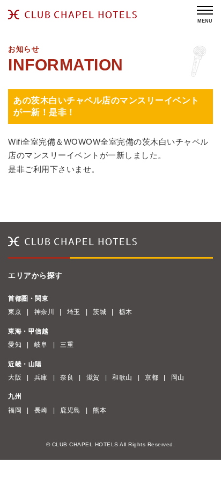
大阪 (14, 377)
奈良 (66, 377)
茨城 (99, 312)
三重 (66, 344)
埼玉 (73, 312)
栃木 (125, 312)
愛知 (14, 344)
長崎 (41, 410)
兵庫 (41, 377)
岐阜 (41, 344)
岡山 (178, 377)
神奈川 (44, 312)
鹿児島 (70, 410)
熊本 (99, 410)
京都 (151, 377)
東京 (14, 312)
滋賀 (93, 377)
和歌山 (122, 377)
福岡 (14, 410)
